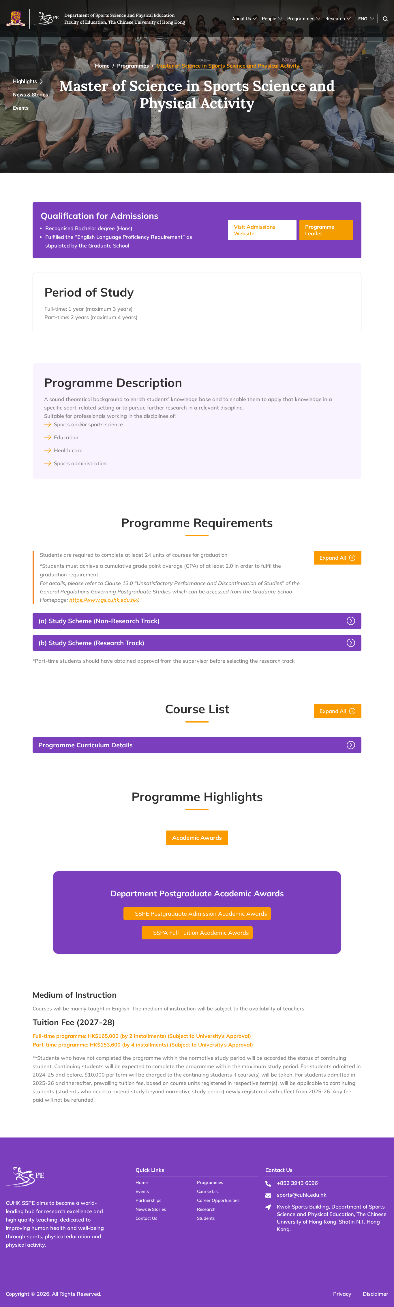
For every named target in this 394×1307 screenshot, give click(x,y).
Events (21, 108)
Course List (208, 1191)
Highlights (25, 81)
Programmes (300, 18)
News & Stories (30, 95)
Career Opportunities (218, 1200)
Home (102, 65)
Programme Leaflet (319, 230)
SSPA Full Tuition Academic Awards (201, 932)
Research (335, 18)
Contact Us (146, 1218)
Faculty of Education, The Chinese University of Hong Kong (124, 22)
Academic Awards (197, 837)
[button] (385, 19)
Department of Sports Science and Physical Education (119, 15)
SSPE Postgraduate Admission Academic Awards (201, 913)
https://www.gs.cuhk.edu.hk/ (103, 600)
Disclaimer (375, 1294)
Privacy (342, 1294)
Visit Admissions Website (254, 230)
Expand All (333, 557)
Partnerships (148, 1200)
